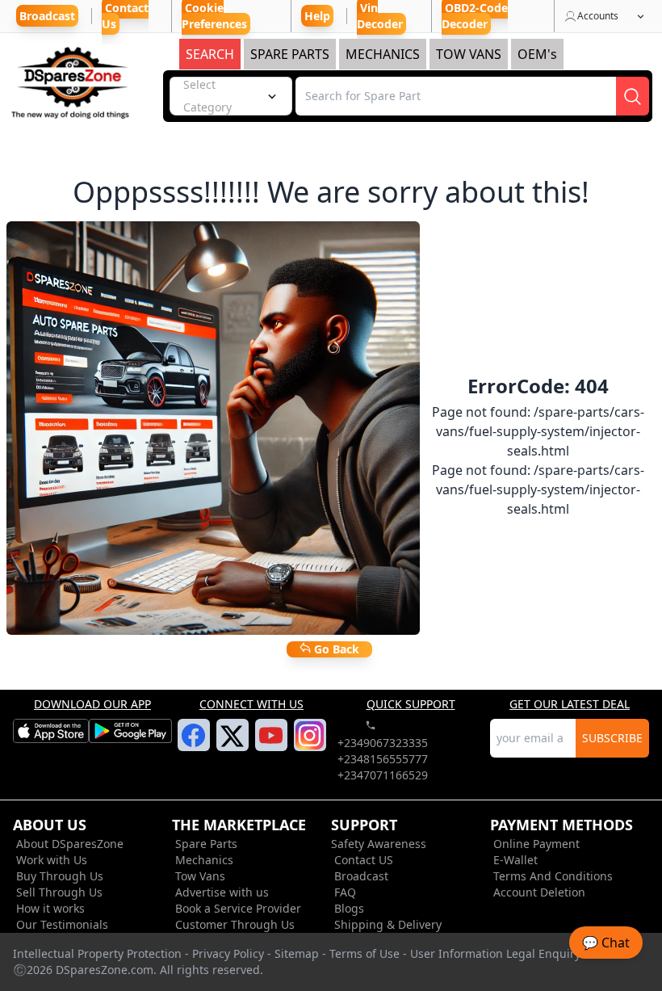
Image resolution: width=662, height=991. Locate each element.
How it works (50, 908)
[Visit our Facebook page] (193, 745)
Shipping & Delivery (388, 924)
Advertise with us (222, 892)
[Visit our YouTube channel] (271, 745)
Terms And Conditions (553, 876)
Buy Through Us (59, 876)
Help (317, 15)
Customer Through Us (235, 924)
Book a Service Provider (238, 908)
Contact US (363, 859)
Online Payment (536, 843)
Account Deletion (539, 892)
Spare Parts (206, 843)
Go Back (335, 649)
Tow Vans (200, 876)
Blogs (349, 908)
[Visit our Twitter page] (232, 745)
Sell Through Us (59, 892)
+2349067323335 (382, 742)
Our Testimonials (62, 924)
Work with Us (51, 859)
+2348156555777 (382, 758)
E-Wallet (515, 859)
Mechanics (204, 859)
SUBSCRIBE (612, 737)
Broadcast (361, 876)
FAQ (345, 892)
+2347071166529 (382, 775)
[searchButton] (632, 96)
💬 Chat (606, 942)
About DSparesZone (70, 843)
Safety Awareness (378, 843)
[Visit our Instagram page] (309, 745)
